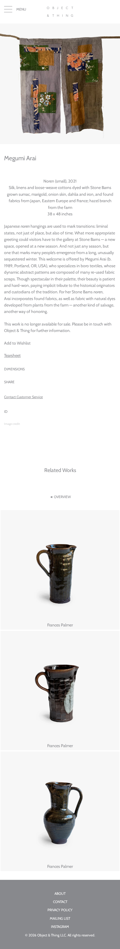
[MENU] (8, 10)
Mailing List (60, 918)
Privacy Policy (60, 910)
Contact (60, 902)
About (60, 894)
